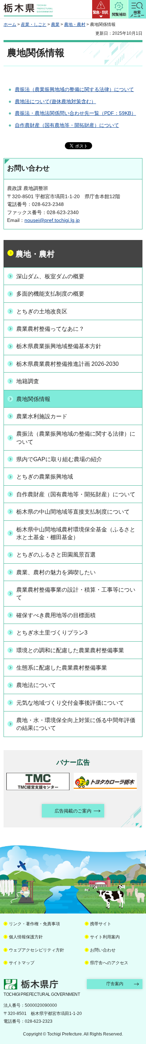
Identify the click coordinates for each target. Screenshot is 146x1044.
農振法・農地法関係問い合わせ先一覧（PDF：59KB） (75, 113)
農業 (55, 24)
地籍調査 (27, 381)
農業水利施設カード (41, 416)
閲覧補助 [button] (119, 14)
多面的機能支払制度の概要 (50, 294)
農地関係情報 (33, 399)
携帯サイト (100, 923)
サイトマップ (21, 962)
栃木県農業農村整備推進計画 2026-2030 (67, 364)
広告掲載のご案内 (73, 811)
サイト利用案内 (105, 936)
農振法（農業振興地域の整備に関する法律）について (74, 89)
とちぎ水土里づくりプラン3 (52, 633)
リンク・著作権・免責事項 (34, 923)
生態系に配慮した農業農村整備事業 (61, 668)
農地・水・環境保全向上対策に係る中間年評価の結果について (75, 724)
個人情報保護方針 (26, 936)
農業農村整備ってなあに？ (50, 329)
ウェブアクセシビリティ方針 (36, 950)
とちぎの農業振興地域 (44, 477)
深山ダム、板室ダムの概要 (50, 276)
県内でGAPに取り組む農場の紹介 (59, 459)
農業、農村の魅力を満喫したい (56, 572)
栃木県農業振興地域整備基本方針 (58, 346)
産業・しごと (33, 24)
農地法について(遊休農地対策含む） (55, 101)
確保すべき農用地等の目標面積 (56, 615)
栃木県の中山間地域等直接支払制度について (73, 512)
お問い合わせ (103, 950)
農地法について (36, 685)
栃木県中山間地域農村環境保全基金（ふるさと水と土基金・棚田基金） (75, 533)
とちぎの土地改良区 (41, 311)
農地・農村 (74, 24)
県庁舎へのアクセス (109, 962)
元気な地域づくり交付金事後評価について (70, 703)
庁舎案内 (114, 983)
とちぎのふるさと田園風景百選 (56, 555)
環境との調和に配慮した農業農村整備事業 (70, 650)
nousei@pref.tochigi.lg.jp (52, 220)
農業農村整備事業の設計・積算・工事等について (75, 594)
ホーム (10, 24)
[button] (101, 9)
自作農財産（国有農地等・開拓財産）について (67, 125)
